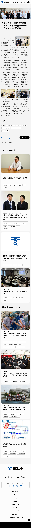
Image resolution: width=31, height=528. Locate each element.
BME (13, 346)
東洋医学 (18, 128)
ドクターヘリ (21, 414)
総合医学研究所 (17, 223)
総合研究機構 (12, 226)
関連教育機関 (15, 514)
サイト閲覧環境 (15, 494)
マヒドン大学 (5, 130)
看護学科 (21, 297)
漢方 (4, 125)
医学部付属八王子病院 (13, 344)
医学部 (19, 125)
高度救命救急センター (14, 416)
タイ (13, 128)
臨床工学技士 (7, 346)
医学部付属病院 (6, 128)
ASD (18, 226)
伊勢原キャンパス (11, 125)
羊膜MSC (12, 456)
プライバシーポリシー (15, 498)
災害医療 (6, 416)
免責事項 (15, 501)
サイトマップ (15, 491)
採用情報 (15, 507)
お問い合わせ (20, 477)
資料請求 (8, 477)
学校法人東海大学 (15, 510)
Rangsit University (20, 346)
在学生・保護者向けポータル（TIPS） (15, 517)
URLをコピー (24, 137)
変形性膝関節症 (21, 453)
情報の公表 (15, 504)
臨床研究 (6, 456)
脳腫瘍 (5, 187)
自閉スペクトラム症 (8, 228)
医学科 (24, 125)
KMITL (21, 344)
